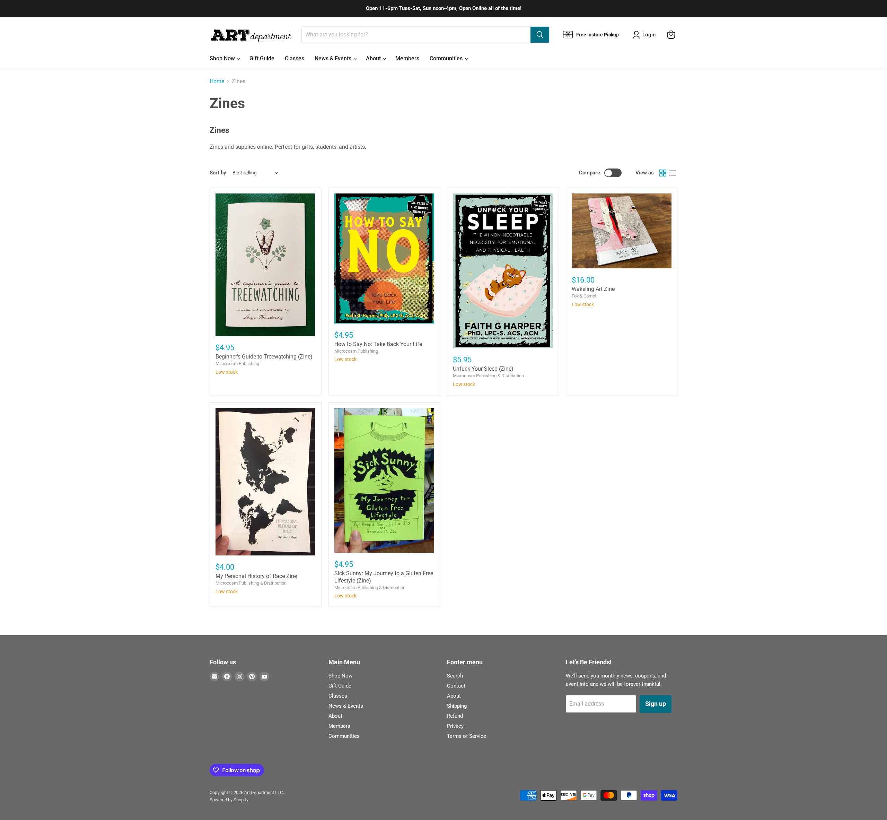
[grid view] (663, 173)
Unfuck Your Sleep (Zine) (483, 368)
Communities (447, 58)
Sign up (655, 703)
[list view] (672, 173)
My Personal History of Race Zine (256, 576)
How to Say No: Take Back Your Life (378, 344)
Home (217, 81)
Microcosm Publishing (237, 363)
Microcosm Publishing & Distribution (488, 375)
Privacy (455, 726)
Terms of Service (466, 736)
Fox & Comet (584, 296)
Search (455, 676)
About (374, 58)
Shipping (457, 706)
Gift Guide (261, 58)
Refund (455, 716)
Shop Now (223, 58)
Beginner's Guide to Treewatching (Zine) (264, 356)
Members (407, 58)
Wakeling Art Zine (593, 289)
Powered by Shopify (229, 799)
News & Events (334, 58)
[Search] (539, 35)
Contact (456, 686)
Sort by (218, 173)
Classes (294, 58)
